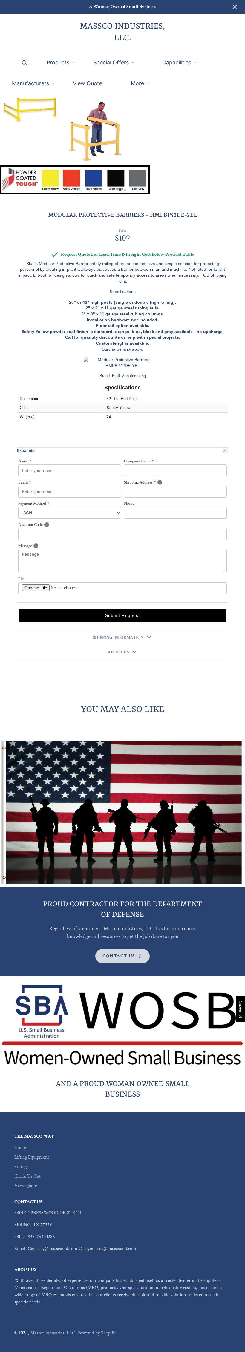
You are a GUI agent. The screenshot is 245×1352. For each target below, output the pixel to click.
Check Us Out (27, 1176)
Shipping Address (150, 482)
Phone (129, 503)
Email (24, 482)
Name (24, 461)
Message (35, 546)
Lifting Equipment (31, 1157)
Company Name (139, 461)
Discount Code (40, 524)
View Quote (25, 1186)
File (21, 579)
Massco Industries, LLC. (53, 1333)
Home (20, 1148)
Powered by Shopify (96, 1333)
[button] (120, 190)
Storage (21, 1167)
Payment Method (33, 503)
